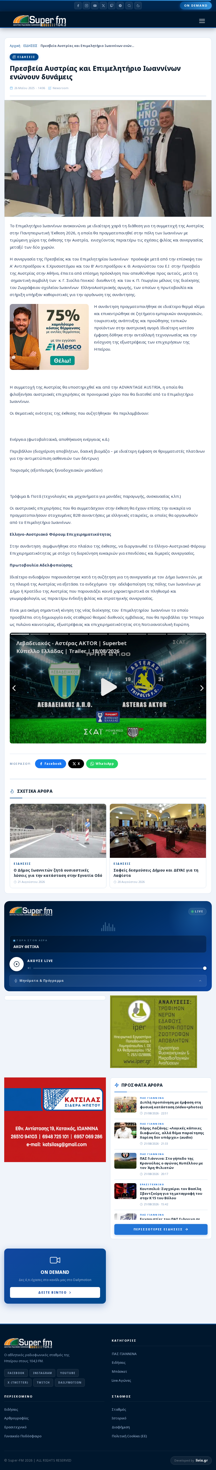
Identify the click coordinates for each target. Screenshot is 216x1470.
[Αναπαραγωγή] (16, 964)
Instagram (42, 1373)
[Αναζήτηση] (129, 5)
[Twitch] (111, 5)
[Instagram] (86, 5)
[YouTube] (95, 5)
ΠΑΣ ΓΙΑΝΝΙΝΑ (124, 1353)
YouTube (67, 1373)
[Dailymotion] (120, 5)
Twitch (43, 1382)
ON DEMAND (196, 5)
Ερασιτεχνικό (15, 1427)
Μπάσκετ (119, 1371)
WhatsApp (105, 763)
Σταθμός (119, 1409)
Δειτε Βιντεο (52, 1292)
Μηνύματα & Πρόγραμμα (41, 980)
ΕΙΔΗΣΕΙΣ (30, 45)
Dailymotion (69, 1382)
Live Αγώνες (121, 1380)
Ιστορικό (119, 1418)
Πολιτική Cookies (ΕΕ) (129, 1436)
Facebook (53, 763)
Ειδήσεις (119, 1362)
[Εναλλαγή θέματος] (138, 5)
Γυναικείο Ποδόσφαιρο (23, 1436)
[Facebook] (78, 5)
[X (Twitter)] (103, 5)
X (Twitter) (18, 1382)
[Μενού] (202, 21)
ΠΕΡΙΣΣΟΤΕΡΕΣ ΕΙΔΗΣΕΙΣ (158, 1229)
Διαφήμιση (121, 1427)
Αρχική (15, 45)
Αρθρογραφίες (16, 1418)
